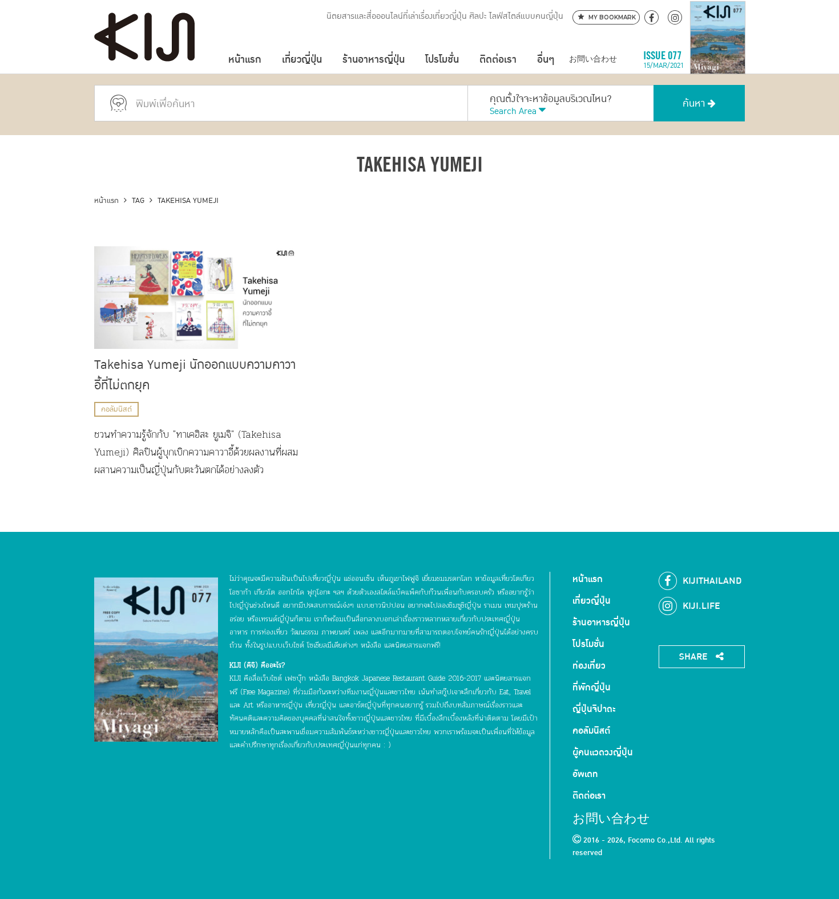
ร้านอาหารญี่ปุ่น (373, 59)
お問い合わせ (593, 59)
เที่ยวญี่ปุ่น (302, 59)
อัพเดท (585, 774)
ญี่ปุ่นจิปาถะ (594, 709)
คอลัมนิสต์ (116, 409)
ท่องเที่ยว (589, 665)
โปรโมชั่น (442, 59)
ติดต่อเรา (498, 59)
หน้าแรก (244, 59)
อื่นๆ (545, 59)
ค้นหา (695, 103)
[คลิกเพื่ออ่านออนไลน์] (718, 60)
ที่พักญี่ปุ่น (591, 687)
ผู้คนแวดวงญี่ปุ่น (602, 752)
